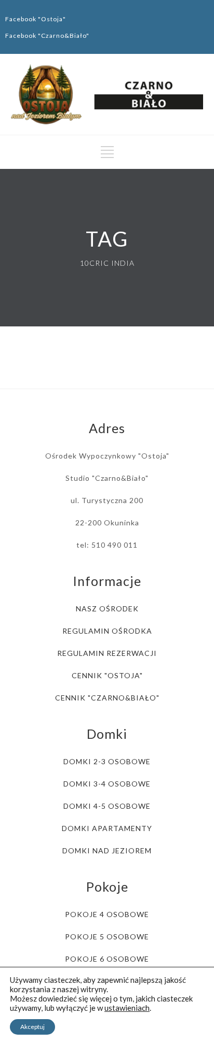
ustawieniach (127, 1007)
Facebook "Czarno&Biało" (47, 35)
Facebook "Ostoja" (35, 19)
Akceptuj (32, 1027)
